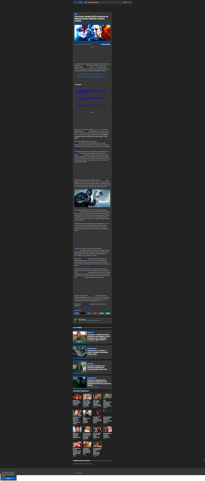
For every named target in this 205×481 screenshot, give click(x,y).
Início (76, 14)
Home (86, 2)
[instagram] (126, 2)
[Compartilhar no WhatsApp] (107, 313)
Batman (84, 65)
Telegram (100, 300)
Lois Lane (81, 155)
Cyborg (77, 211)
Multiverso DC (91, 295)
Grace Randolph (97, 129)
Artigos (96, 2)
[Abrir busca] (130, 2)
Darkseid (76, 153)
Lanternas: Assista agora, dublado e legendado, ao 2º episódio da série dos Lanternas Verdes (99, 382)
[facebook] (123, 2)
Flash (108, 210)
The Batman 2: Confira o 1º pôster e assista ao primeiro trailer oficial (97, 352)
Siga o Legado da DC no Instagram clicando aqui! (90, 74)
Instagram (95, 67)
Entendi (8, 478)
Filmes (89, 2)
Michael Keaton (81, 277)
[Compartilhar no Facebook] (76, 313)
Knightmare (77, 148)
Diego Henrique (82, 319)
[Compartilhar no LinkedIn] (89, 313)
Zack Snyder (84, 258)
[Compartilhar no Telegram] (101, 313)
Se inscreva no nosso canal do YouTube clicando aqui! (91, 76)
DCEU (79, 272)
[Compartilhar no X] (83, 313)
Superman (103, 180)
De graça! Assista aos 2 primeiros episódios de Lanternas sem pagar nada (97, 367)
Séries (92, 2)
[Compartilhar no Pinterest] (95, 313)
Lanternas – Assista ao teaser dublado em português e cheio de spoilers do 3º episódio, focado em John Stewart (98, 337)
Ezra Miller (86, 67)
